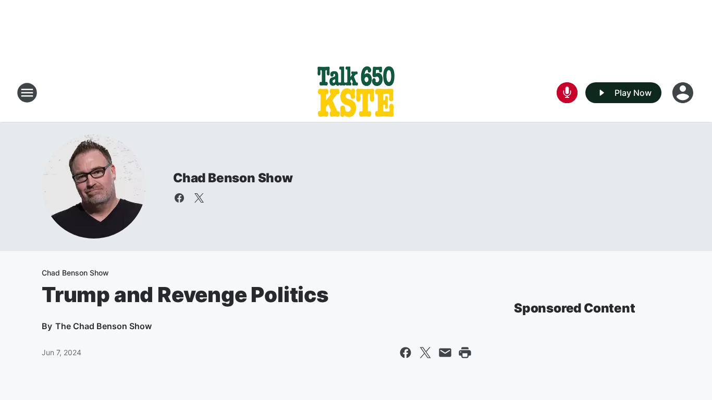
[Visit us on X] (199, 198)
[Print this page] (465, 352)
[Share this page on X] (425, 352)
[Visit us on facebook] (179, 198)
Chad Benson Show (233, 177)
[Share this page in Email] (445, 352)
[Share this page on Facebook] (405, 352)
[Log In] (683, 92)
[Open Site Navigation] (27, 92)
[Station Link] (356, 93)
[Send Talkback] (567, 92)
